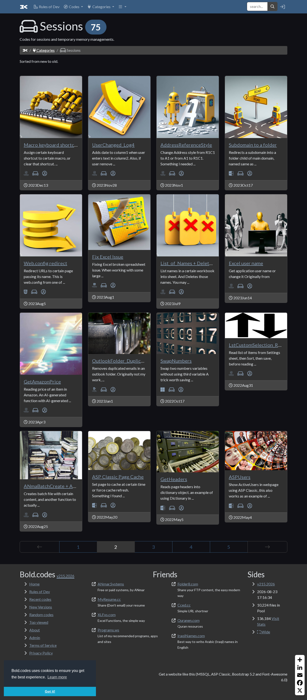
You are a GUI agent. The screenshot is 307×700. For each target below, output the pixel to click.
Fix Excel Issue (107, 257)
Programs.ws (108, 630)
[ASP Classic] (231, 173)
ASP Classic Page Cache (118, 477)
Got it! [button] (50, 691)
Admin (34, 637)
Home (34, 584)
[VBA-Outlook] (94, 389)
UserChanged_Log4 (113, 145)
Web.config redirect (45, 263)
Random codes (41, 614)
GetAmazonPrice (42, 381)
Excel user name (246, 263)
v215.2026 (266, 584)
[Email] (300, 675)
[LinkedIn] (300, 667)
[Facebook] (300, 683)
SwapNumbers (176, 361)
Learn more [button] (57, 677)
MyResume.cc (109, 599)
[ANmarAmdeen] (44, 173)
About (34, 630)
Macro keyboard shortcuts (52, 145)
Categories (45, 50)
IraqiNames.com (191, 635)
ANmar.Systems (111, 584)
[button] (73, 7)
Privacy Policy (41, 653)
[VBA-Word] (94, 285)
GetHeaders (173, 479)
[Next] (267, 547)
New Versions (40, 607)
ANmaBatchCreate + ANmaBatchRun (64, 486)
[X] (300, 690)
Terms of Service (43, 645)
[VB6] (162, 389)
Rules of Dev (39, 591)
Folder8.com (187, 584)
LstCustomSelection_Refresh (260, 345)
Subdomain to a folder (253, 145)
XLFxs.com (107, 614)
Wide (265, 632)
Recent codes (40, 599)
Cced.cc (184, 605)
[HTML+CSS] (25, 291)
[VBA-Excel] (26, 173)
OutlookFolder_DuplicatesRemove (129, 361)
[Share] (300, 660)
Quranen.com (188, 620)
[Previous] (39, 547)
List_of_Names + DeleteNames (193, 263)
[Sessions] (35, 173)
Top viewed (38, 622)
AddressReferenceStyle (186, 145)
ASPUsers (239, 477)
